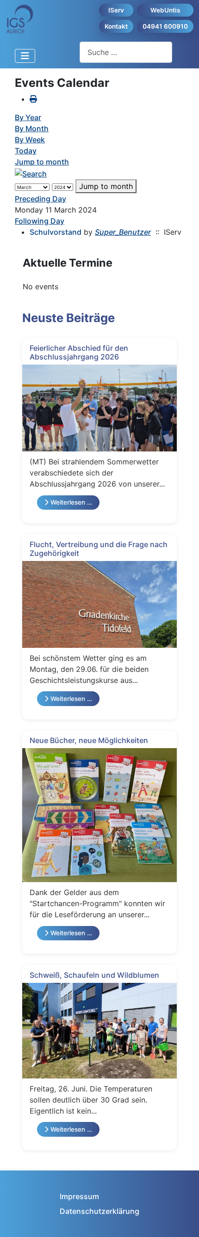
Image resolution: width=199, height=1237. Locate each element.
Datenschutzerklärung (99, 1211)
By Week (30, 139)
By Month (32, 128)
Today (26, 150)
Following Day (39, 220)
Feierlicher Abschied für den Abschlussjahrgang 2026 (79, 352)
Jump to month (42, 161)
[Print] (33, 99)
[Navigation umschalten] (25, 56)
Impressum (79, 1196)
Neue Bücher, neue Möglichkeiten (89, 740)
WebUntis (165, 10)
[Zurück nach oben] (183, 1220)
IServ (116, 10)
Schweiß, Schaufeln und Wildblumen (94, 975)
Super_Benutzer (123, 232)
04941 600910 (165, 26)
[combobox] (126, 52)
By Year (28, 117)
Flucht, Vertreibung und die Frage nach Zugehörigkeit (99, 549)
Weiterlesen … (70, 502)
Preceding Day (40, 198)
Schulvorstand (55, 232)
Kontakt (116, 26)
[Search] (31, 172)
